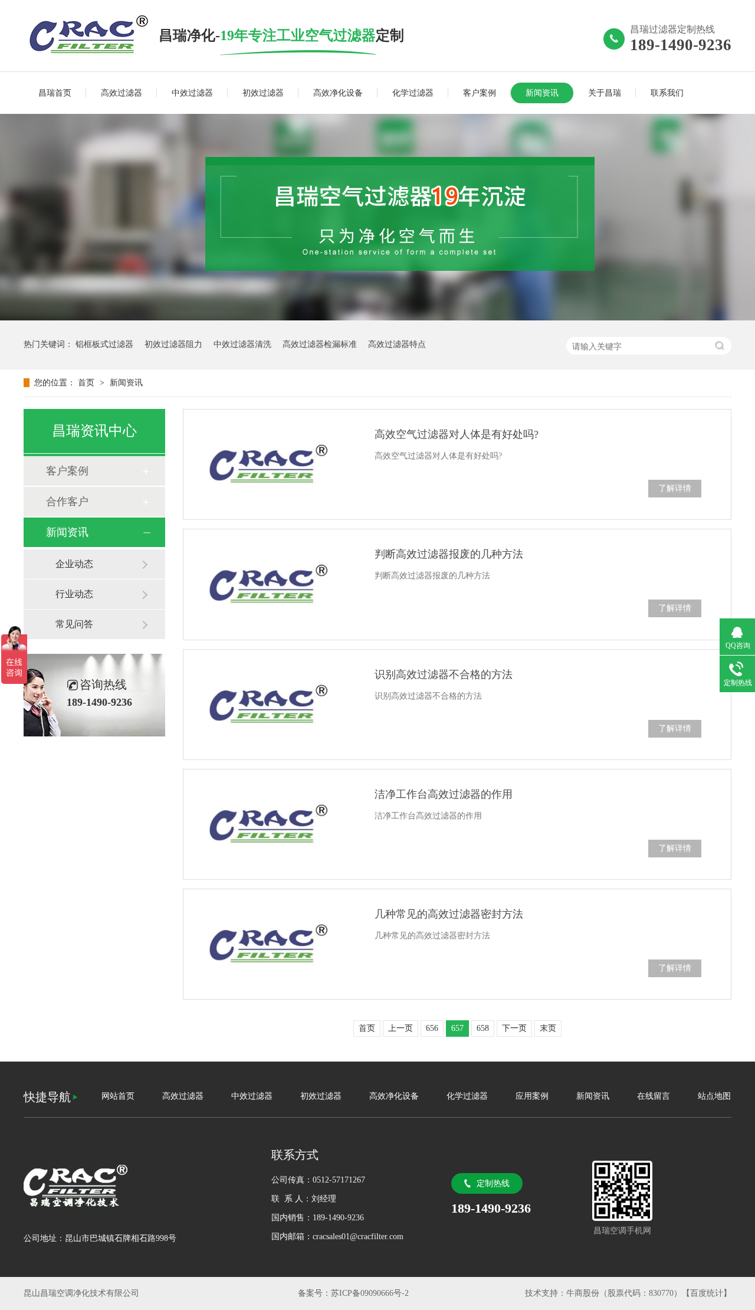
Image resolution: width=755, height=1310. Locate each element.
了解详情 (674, 488)
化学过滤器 (413, 93)
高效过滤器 (121, 93)
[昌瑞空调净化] (136, 1186)
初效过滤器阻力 (173, 344)
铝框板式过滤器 (104, 344)
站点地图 (714, 1096)
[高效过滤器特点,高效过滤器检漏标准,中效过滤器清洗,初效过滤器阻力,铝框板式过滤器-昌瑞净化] (91, 35)
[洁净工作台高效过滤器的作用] (271, 824)
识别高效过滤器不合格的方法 (444, 674)
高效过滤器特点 (397, 344)
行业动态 (74, 594)
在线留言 (653, 1096)
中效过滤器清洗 (242, 344)
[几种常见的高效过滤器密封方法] (271, 944)
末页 (548, 1028)
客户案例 (479, 93)
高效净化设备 (338, 93)
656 (432, 1028)
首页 (87, 382)
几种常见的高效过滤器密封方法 (449, 914)
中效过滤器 (192, 93)
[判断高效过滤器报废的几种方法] (271, 584)
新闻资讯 (542, 93)
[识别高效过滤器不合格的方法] (271, 704)
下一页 (514, 1028)
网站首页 (117, 1096)
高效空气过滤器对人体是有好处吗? (457, 434)
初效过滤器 (263, 93)
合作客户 (67, 501)
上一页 (400, 1028)
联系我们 (667, 93)
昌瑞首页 (54, 93)
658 (483, 1028)
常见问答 (74, 624)
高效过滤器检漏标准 (320, 344)
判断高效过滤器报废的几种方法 (449, 554)
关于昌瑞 (604, 93)
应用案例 (532, 1096)
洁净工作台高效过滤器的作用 (444, 794)
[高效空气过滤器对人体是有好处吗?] (271, 464)
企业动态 (74, 564)
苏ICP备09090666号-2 (370, 1293)
